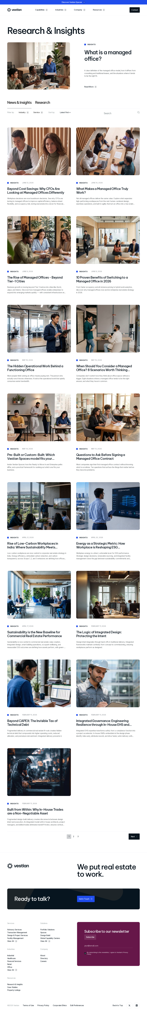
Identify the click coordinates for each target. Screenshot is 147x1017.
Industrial (10, 955)
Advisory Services (14, 930)
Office (9, 967)
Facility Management (15, 938)
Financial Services (14, 961)
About (42, 955)
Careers (43, 961)
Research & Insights (15, 984)
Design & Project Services (17, 935)
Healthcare (11, 958)
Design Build (45, 935)
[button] (24, 112)
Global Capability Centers (50, 938)
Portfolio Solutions (47, 930)
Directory (44, 958)
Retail (9, 964)
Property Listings (13, 990)
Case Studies (12, 987)
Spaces (43, 932)
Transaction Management (17, 932)
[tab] (19, 104)
